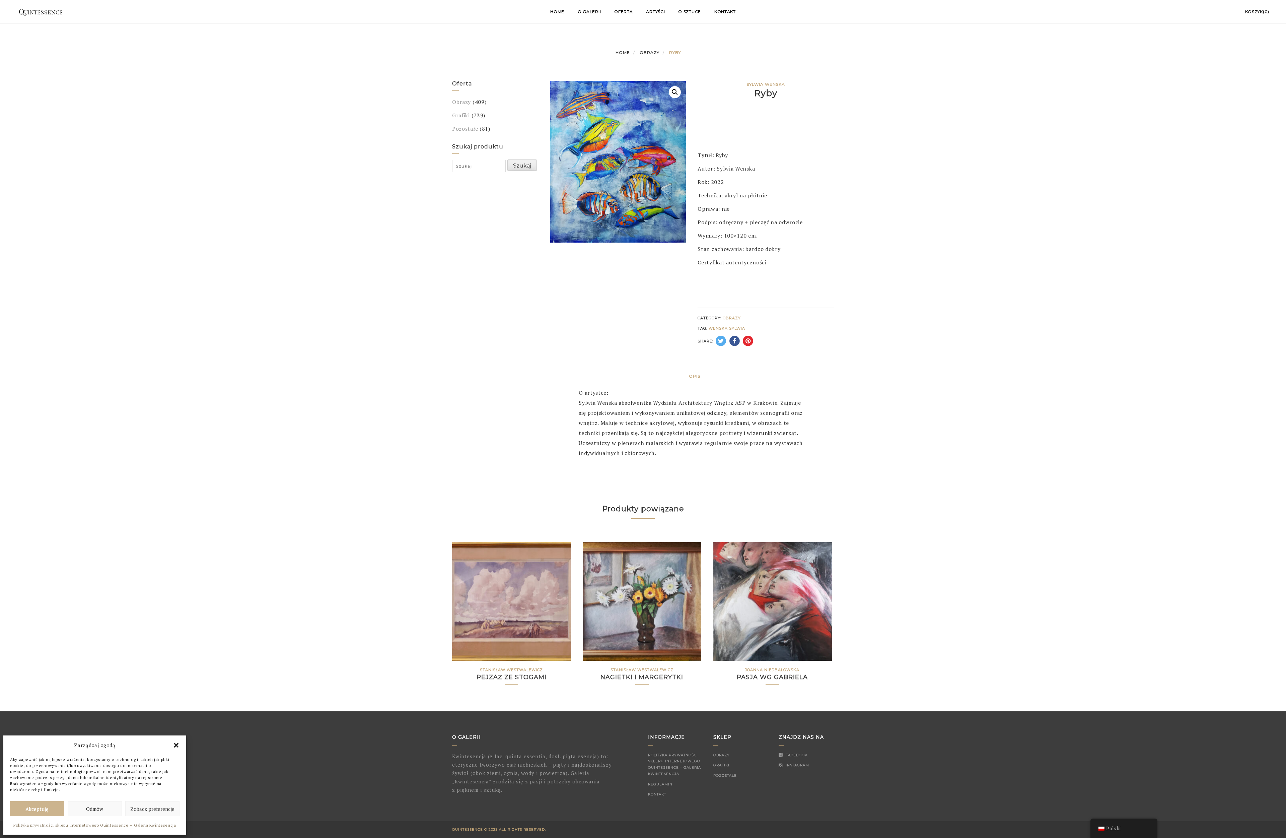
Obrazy (649, 52)
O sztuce (689, 11)
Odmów (94, 808)
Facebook (795, 755)
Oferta (623, 11)
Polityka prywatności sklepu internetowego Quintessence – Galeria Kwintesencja (94, 825)
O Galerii (589, 11)
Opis (694, 376)
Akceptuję (37, 808)
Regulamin (660, 784)
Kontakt (725, 11)
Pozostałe (465, 128)
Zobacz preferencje (152, 808)
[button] (176, 745)
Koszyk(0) (1257, 11)
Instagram (796, 765)
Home (557, 11)
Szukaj (522, 166)
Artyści (655, 11)
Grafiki (461, 115)
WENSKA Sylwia (727, 328)
